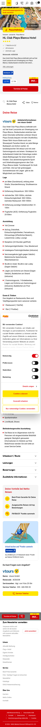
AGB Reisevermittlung (13, 713)
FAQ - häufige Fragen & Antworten (15, 675)
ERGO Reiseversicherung (11, 684)
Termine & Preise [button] (20, 89)
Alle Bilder (34, 26)
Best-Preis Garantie (9, 672)
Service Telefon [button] (22, 593)
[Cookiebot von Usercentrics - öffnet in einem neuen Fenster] (28, 316)
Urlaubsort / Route (11, 456)
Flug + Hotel (7, 649)
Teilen (28, 102)
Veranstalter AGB (28, 713)
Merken (36, 102)
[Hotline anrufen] (21, 3)
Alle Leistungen (8, 67)
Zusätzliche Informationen (15, 477)
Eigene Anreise (8, 652)
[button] (3, 3)
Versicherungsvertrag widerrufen (18, 718)
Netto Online (7, 697)
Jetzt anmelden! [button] (30, 631)
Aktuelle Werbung (9, 646)
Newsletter (6, 678)
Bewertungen (9, 470)
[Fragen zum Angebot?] (22, 616)
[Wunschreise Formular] (32, 3)
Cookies (33, 718)
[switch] (35, 363)
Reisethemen (7, 662)
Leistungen (8, 463)
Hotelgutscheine (8, 656)
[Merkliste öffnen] (37, 3)
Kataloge (6, 681)
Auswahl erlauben (20, 401)
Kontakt (5, 701)
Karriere (5, 694)
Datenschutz (21, 715)
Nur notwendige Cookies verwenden (20, 409)
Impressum (32, 715)
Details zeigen (28, 386)
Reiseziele (6, 659)
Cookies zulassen (20, 394)
